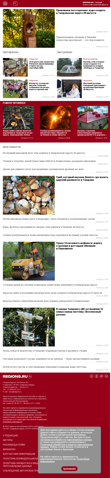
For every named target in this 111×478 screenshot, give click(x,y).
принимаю (69, 468)
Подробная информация (12, 422)
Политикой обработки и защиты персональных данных (66, 445)
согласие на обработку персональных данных (66, 439)
